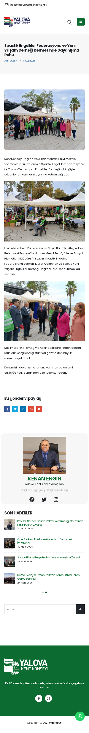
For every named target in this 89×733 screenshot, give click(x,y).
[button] (42, 592)
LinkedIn (23, 409)
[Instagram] (48, 698)
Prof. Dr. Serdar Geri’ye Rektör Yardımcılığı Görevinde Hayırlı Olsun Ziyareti (50, 523)
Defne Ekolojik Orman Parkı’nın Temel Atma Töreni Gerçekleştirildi (48, 577)
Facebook (7, 409)
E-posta (39, 409)
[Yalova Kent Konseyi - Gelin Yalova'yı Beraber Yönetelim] (17, 21)
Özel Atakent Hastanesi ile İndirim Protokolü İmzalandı (44, 541)
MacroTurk (55, 723)
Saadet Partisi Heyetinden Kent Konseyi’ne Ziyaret (48, 557)
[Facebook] (38, 698)
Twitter (15, 409)
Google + (31, 409)
